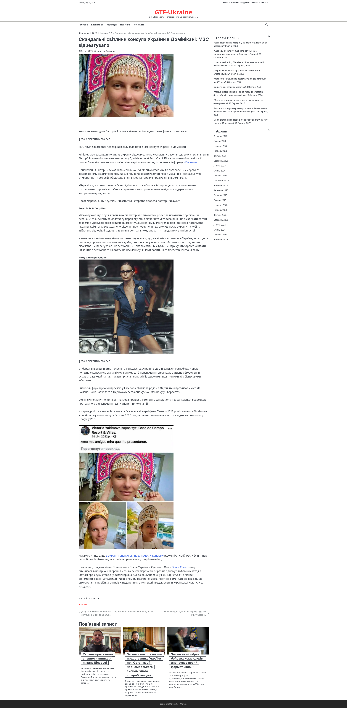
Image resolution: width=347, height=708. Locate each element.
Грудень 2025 (220, 175)
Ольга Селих (180, 567)
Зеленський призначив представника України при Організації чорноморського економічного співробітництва (144, 664)
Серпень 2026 (220, 136)
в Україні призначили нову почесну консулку (135, 555)
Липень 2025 (219, 200)
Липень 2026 (219, 141)
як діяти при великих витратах (229, 87)
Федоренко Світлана (104, 51)
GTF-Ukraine (173, 12)
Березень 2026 (220, 161)
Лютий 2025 (219, 225)
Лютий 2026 (219, 166)
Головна (225, 2)
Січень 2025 (219, 230)
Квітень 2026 (219, 156)
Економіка (235, 2)
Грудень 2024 (220, 235)
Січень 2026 (219, 170)
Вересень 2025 (220, 190)
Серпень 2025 (220, 195)
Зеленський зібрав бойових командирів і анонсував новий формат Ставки (187, 660)
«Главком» (190, 162)
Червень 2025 (220, 205)
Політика (254, 2)
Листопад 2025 (221, 180)
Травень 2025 (220, 210)
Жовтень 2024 (220, 239)
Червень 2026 (220, 146)
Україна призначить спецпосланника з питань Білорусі (98, 658)
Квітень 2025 (219, 215)
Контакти (264, 2)
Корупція (245, 2)
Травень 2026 (220, 151)
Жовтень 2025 (220, 185)
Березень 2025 (220, 220)
